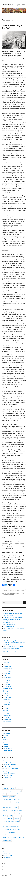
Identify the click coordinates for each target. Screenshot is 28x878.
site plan (5, 815)
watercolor (21, 837)
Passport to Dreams (8, 770)
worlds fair (11, 594)
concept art (19, 788)
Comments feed (7, 855)
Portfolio (4, 870)
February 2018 (7, 697)
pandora (16, 807)
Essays (10, 589)
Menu (23, 4)
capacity (23, 589)
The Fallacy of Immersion (10, 651)
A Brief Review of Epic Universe (11, 641)
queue (11, 591)
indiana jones (17, 799)
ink (22, 799)
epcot (10, 590)
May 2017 (5, 710)
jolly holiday (21, 802)
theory (4, 832)
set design (18, 813)
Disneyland (10, 793)
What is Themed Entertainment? (11, 650)
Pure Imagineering (8, 772)
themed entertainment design (11, 826)
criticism (4, 590)
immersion (12, 796)
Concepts (5, 735)
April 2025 (6, 662)
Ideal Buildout (7, 762)
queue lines (16, 591)
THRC (23, 593)
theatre (5, 821)
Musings (5, 739)
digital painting (17, 791)
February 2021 (7, 677)
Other (4, 741)
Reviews (5, 744)
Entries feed (6, 853)
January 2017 (6, 717)
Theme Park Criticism (16, 589)
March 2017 (6, 713)
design (10, 791)
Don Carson (6, 766)
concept (12, 788)
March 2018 (6, 695)
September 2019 (7, 681)
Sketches (5, 746)
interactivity (14, 802)
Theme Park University (9, 764)
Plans (4, 742)
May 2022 (5, 670)
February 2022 (7, 671)
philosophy (7, 591)
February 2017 (7, 715)
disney (7, 590)
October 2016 (6, 723)
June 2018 (5, 692)
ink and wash (6, 802)
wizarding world (7, 840)
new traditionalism (7, 807)
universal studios (5, 594)
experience (6, 796)
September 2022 (7, 668)
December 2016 (7, 719)
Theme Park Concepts (11, 5)
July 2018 (5, 690)
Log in (5, 852)
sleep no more (17, 815)
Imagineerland (7, 761)
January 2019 (6, 684)
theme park (8, 593)
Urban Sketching (7, 750)
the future (11, 821)
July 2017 (5, 706)
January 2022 (6, 673)
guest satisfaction (16, 590)
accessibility (6, 788)
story (4, 818)
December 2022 (7, 666)
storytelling (17, 818)
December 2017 (7, 701)
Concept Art (6, 733)
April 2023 (6, 664)
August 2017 (6, 704)
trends (4, 837)
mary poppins (6, 804)
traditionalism (11, 832)
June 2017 (5, 708)
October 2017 (6, 702)
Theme (17, 821)
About (3, 866)
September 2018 (7, 688)
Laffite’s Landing (7, 775)
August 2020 (6, 679)
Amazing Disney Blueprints (10, 768)
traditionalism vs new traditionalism (12, 835)
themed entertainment (16, 593)
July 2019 (5, 682)
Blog (3, 863)
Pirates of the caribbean (16, 810)
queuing (20, 591)
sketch (10, 815)
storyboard (10, 818)
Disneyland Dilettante (9, 773)
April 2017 (6, 712)
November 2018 (7, 686)
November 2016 (7, 721)
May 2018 (5, 693)
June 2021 (5, 675)
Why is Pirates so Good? (9, 626)
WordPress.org (7, 857)
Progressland (7, 777)
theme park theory (15, 829)
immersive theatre (7, 799)
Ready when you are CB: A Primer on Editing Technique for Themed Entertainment (12, 619)
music (12, 804)
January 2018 (6, 699)
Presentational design (8, 813)
